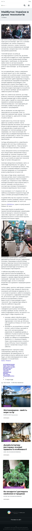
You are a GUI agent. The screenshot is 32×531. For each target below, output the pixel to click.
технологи (6, 371)
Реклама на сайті (16, 519)
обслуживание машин (9, 364)
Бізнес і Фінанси (6, 360)
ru (4, 1)
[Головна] (4, 5)
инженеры (5, 373)
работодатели (7, 369)
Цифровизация (7, 372)
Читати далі (6, 499)
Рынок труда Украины (8, 365)
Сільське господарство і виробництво (13, 487)
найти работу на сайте (9, 367)
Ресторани (7, 440)
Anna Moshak (15, 414)
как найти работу (7, 368)
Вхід (30, 1)
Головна (3, 17)
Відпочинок (7, 406)
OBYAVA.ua (10, 204)
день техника (6, 374)
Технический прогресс (8, 376)
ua (1, 1)
